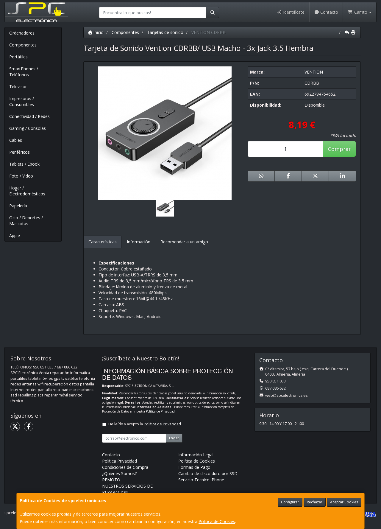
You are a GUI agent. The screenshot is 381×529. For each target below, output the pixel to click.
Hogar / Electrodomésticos (27, 191)
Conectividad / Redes (29, 116)
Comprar (339, 149)
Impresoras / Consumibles (21, 101)
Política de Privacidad (160, 411)
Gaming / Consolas (27, 128)
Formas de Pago (194, 467)
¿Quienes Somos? (119, 473)
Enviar (174, 438)
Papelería (18, 206)
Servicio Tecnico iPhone (201, 480)
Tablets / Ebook (24, 164)
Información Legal (195, 455)
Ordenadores (22, 33)
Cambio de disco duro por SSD (208, 473)
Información (138, 242)
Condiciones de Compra (125, 467)
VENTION (314, 72)
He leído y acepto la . (145, 424)
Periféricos (19, 152)
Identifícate (293, 12)
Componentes (23, 45)
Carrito (360, 12)
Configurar (290, 502)
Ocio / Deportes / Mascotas (26, 220)
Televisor (18, 86)
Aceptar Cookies (344, 502)
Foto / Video (21, 176)
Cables (15, 140)
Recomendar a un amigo (184, 242)
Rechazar (314, 502)
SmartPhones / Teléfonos (23, 71)
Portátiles (18, 57)
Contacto (328, 12)
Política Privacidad (119, 461)
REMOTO (111, 480)
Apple (14, 235)
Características (102, 242)
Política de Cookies (217, 521)
